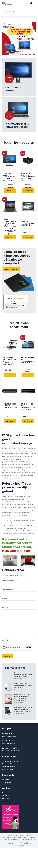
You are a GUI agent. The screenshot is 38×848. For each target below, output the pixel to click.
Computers (6, 795)
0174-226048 (8, 741)
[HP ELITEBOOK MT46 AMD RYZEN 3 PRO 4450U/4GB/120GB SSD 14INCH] (10, 344)
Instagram (7, 782)
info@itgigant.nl (9, 743)
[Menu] (35, 3)
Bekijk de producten (11, 269)
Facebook (7, 780)
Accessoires (6, 801)
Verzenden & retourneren (10, 761)
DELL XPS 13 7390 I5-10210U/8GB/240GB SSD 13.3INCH (28, 360)
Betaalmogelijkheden (9, 764)
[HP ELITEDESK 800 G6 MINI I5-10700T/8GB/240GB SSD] (10, 391)
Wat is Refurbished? (9, 769)
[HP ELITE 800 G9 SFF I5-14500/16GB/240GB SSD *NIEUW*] (28, 391)
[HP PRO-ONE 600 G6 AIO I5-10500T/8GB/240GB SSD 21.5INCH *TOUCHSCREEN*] (10, 160)
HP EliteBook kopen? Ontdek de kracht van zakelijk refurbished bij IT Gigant (23, 709)
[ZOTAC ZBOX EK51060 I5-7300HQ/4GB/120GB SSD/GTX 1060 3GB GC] (28, 160)
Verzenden (7, 656)
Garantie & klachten (8, 766)
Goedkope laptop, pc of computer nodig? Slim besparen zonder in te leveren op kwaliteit (21, 697)
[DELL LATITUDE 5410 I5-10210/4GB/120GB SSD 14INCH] (28, 206)
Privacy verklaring (19, 837)
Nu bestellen (10, 190)
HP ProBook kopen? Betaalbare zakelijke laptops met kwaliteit (23, 685)
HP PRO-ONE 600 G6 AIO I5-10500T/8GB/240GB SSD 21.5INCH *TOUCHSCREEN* (10, 177)
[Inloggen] (27, 3)
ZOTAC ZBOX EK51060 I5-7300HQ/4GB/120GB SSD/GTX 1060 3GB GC (28, 177)
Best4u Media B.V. (29, 839)
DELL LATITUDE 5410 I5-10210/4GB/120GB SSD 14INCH (28, 222)
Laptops (5, 793)
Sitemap (7, 839)
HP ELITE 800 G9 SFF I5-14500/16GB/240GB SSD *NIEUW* (28, 406)
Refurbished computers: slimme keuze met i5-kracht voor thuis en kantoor (23, 674)
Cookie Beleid (30, 837)
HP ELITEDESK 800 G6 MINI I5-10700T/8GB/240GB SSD (10, 406)
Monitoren (5, 798)
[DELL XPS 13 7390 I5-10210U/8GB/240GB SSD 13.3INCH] (28, 344)
